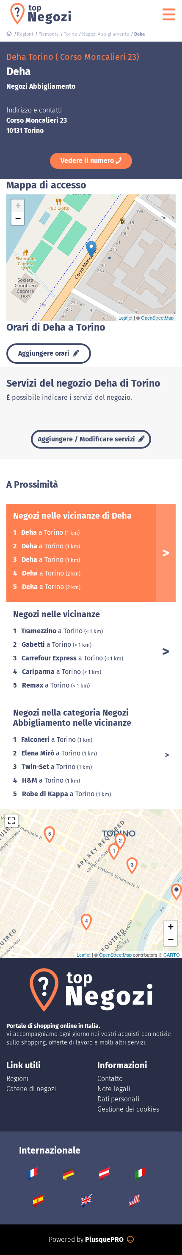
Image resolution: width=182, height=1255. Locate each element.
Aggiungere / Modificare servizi (87, 439)
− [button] (18, 218)
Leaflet (125, 317)
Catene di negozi (31, 1089)
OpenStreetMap (157, 317)
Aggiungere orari (44, 353)
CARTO (171, 954)
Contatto (110, 1079)
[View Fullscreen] (11, 820)
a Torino (43, 532)
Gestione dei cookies (128, 1109)
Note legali (113, 1089)
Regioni (17, 1079)
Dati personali (118, 1099)
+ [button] (18, 205)
